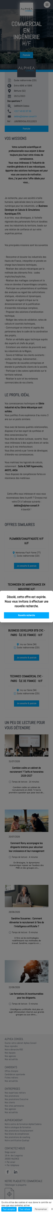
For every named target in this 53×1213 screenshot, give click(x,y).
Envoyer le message (20, 81)
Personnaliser (41, 1209)
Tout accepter (9, 1209)
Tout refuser (25, 1209)
